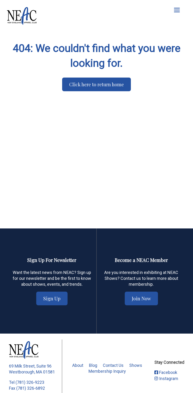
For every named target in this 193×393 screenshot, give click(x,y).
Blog (93, 365)
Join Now (141, 298)
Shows (135, 365)
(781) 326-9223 (30, 382)
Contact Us (113, 365)
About (77, 365)
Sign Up (51, 298)
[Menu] (176, 10)
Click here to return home (96, 84)
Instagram (168, 378)
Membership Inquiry (107, 371)
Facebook (167, 372)
